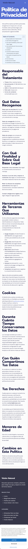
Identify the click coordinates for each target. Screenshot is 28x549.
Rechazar (14, 544)
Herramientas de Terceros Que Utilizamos (14, 47)
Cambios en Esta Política (13, 62)
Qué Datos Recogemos (12, 40)
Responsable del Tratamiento (13, 38)
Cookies (8, 49)
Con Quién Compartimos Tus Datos (13, 56)
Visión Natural (8, 519)
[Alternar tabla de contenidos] (22, 37)
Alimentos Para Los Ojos (11, 513)
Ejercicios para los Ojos (11, 515)
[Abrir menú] (25, 3)
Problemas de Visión (10, 517)
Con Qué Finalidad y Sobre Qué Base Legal (14, 43)
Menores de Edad (10, 60)
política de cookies (19, 301)
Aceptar (14, 540)
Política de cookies (13, 547)
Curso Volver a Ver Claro (11, 503)
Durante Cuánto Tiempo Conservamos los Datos (13, 52)
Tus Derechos (10, 58)
